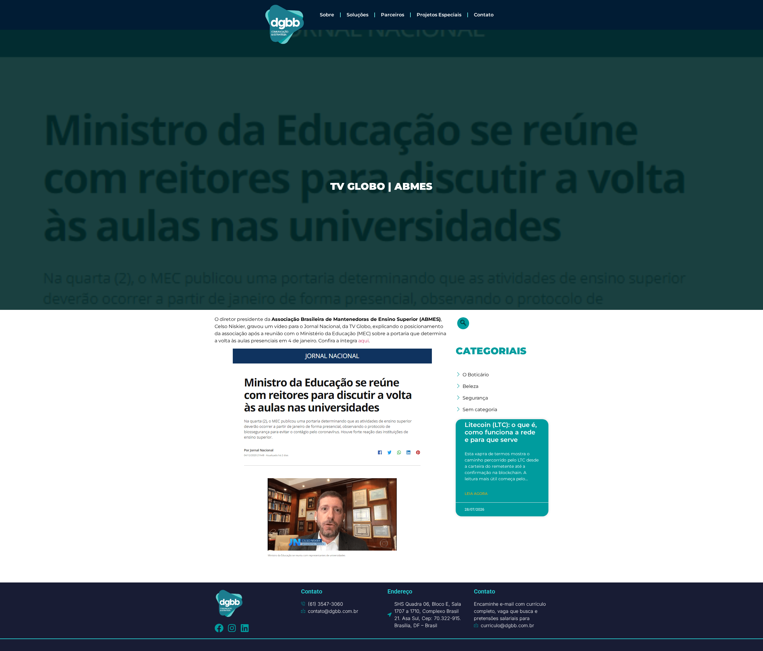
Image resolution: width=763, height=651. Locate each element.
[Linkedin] (244, 628)
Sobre (327, 15)
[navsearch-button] (463, 323)
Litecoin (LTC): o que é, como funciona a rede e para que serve (501, 432)
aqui (363, 341)
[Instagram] (231, 628)
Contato (484, 15)
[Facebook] (219, 628)
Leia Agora (476, 493)
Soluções (357, 15)
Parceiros (392, 15)
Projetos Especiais (439, 15)
